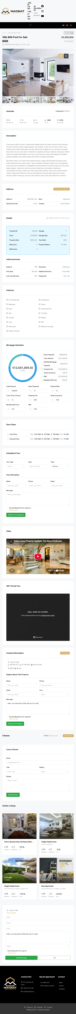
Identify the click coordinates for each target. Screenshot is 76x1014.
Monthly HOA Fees (12, 405)
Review (8, 776)
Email (52, 481)
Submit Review (13, 795)
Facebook (29, 1007)
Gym (10, 313)
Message (9, 490)
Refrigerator (45, 300)
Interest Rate (55, 386)
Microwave (12, 326)
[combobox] (15, 466)
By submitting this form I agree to (20, 509)
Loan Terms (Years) (13, 395)
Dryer (10, 309)
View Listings (65, 653)
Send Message (21, 958)
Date (30, 462)
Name (8, 481)
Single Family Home (49, 842)
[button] (30, 24)
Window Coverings (47, 326)
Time (52, 462)
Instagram (39, 1007)
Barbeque (12, 304)
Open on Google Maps (62, 189)
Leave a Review (68, 735)
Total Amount (11, 386)
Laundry (11, 318)
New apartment (47, 886)
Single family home (11, 886)
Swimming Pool (46, 309)
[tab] (60, 56)
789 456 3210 (14, 664)
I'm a (41, 690)
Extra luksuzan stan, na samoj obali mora (20, 842)
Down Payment (33, 386)
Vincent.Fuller (37, 664)
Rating (41, 767)
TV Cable (44, 313)
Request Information (15, 724)
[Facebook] (42, 6)
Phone (30, 481)
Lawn (10, 322)
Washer (43, 318)
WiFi (42, 322)
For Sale (5, 41)
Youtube (49, 1007)
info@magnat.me (28, 991)
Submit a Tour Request (16, 515)
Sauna (43, 304)
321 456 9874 (25, 664)
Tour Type (9, 462)
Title (8, 767)
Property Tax (32, 395)
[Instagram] (42, 11)
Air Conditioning (14, 300)
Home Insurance (56, 395)
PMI (29, 405)
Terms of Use (13, 510)
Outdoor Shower (14, 331)
